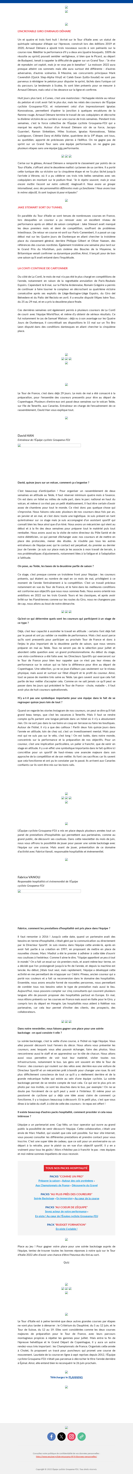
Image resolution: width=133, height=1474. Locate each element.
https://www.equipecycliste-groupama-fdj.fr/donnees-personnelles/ (66, 1457)
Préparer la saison (49, 1181)
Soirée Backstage (44, 1198)
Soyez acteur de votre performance (66, 1211)
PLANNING (76, 1377)
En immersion (64, 1198)
